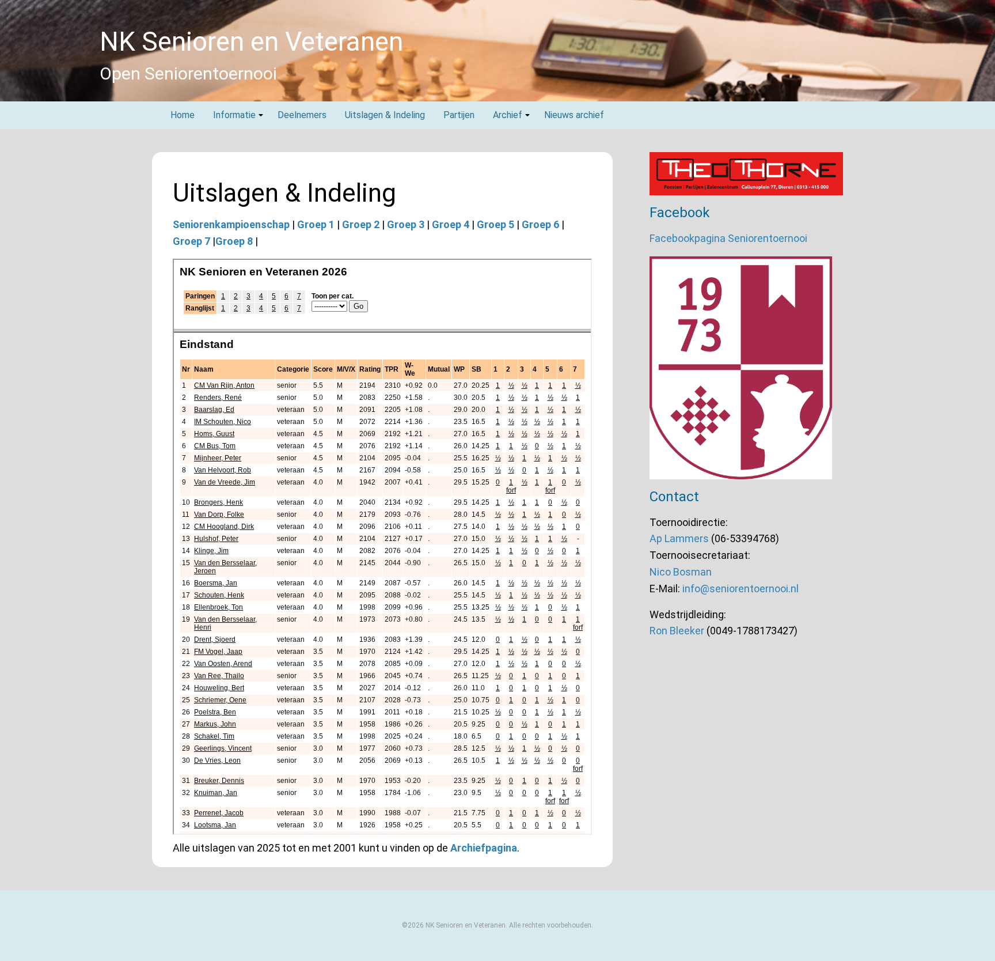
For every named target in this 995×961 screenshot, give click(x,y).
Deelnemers (302, 114)
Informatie (234, 114)
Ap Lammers (679, 538)
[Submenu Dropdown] (260, 115)
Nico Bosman (681, 572)
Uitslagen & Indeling (385, 114)
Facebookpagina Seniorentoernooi (728, 238)
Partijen (458, 114)
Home (182, 114)
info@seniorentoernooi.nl (740, 588)
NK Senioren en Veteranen (251, 41)
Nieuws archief (574, 114)
